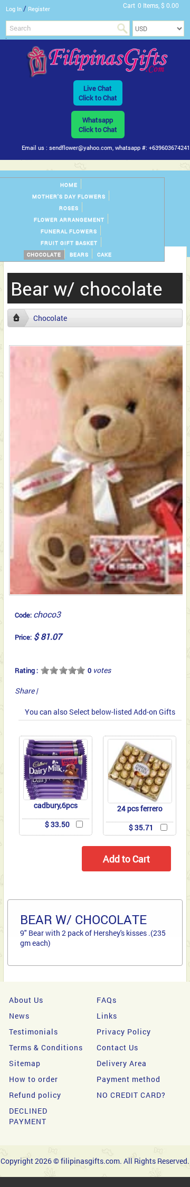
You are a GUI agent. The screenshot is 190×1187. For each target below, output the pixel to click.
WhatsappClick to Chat (98, 124)
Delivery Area (122, 1063)
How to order (33, 1079)
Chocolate (44, 254)
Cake (104, 254)
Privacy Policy (124, 1032)
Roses (69, 208)
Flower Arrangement (69, 219)
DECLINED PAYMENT (28, 1116)
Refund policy (35, 1095)
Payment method (128, 1079)
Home (69, 185)
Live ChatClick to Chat (98, 92)
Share (24, 691)
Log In (14, 9)
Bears (79, 254)
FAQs (107, 1000)
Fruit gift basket (69, 243)
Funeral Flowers (69, 231)
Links (107, 1016)
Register (39, 9)
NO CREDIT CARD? (131, 1095)
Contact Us (117, 1047)
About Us (26, 1000)
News (19, 1016)
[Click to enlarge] (55, 769)
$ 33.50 (57, 824)
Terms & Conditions (46, 1047)
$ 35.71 (141, 827)
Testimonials (33, 1032)
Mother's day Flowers (69, 196)
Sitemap (25, 1063)
